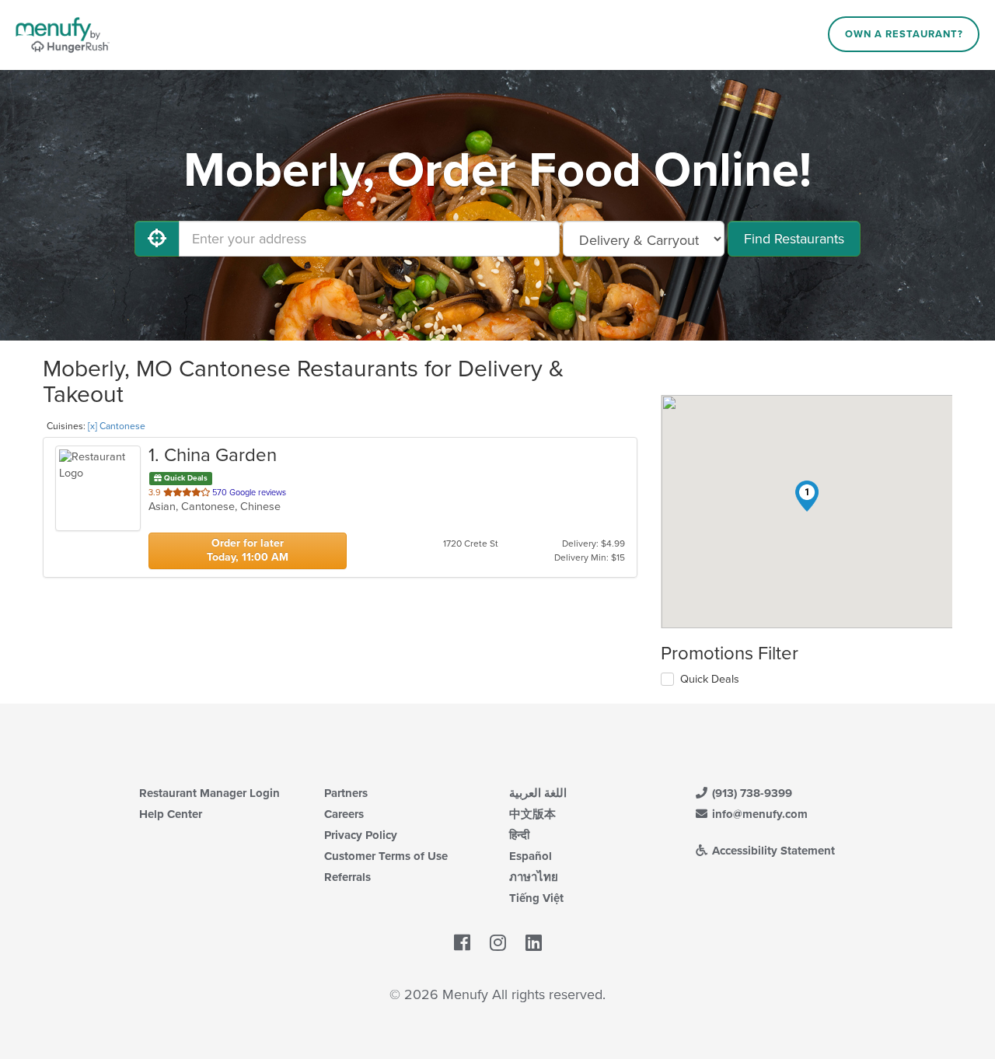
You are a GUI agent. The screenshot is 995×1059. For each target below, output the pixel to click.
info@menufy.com (758, 814)
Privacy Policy (360, 835)
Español (530, 856)
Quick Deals (709, 679)
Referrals (347, 877)
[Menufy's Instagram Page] (498, 943)
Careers (344, 814)
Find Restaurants (794, 238)
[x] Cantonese (116, 426)
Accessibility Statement (772, 851)
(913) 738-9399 (750, 793)
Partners (346, 793)
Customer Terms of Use (386, 856)
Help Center (170, 814)
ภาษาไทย (533, 877)
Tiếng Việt (536, 898)
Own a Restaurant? (904, 34)
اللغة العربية (538, 793)
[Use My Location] (157, 239)
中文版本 (532, 814)
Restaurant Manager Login (209, 793)
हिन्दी (519, 835)
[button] (806, 496)
